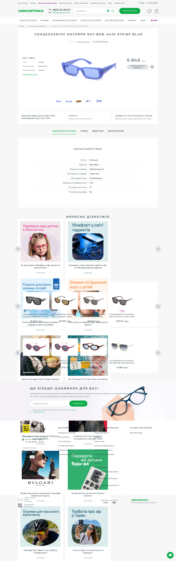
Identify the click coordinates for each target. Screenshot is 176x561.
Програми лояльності (98, 3)
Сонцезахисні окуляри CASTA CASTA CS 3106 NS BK (122, 315)
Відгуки (97, 131)
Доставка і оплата (65, 3)
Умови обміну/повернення (104, 454)
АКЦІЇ (143, 20)
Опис (84, 131)
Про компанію (23, 3)
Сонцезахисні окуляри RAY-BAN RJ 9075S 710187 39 (64, 362)
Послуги (33, 3)
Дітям (154, 20)
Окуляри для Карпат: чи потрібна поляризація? (40, 551)
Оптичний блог (64, 437)
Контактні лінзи (28, 20)
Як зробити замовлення (67, 454)
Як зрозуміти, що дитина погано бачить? (87, 494)
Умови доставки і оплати (103, 450)
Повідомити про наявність (138, 67)
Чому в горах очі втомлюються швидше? (87, 551)
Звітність (97, 437)
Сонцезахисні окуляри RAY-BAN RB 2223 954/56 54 (92, 362)
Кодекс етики (99, 441)
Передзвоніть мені (61, 13)
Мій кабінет (153, 3)
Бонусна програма (101, 467)
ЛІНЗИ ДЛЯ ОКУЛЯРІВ (90, 20)
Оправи (44, 20)
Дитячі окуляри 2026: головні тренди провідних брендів (40, 380)
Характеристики (64, 131)
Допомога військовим (47, 3)
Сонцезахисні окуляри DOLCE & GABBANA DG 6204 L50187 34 (35, 315)
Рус (27, 457)
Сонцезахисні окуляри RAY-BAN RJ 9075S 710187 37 (35, 362)
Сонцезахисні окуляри (64, 20)
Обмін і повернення (81, 3)
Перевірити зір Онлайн (67, 433)
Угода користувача (101, 433)
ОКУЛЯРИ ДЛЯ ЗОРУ (114, 20)
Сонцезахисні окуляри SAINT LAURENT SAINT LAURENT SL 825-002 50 (64, 315)
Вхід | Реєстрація (136, 433)
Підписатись (78, 403)
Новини (132, 20)
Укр (32, 457)
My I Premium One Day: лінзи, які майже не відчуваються (88, 380)
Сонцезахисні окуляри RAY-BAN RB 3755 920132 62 (121, 362)
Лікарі (110, 3)
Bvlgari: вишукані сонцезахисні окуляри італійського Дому (40, 494)
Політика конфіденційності (104, 446)
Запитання (116, 131)
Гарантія (97, 459)
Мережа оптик (119, 3)
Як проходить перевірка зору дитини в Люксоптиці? (40, 266)
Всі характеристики (30, 74)
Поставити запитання (66, 446)
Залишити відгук (83, 42)
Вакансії (97, 463)
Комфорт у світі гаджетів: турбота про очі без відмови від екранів (88, 266)
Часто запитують (64, 441)
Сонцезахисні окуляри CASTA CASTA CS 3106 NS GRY (92, 315)
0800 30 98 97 (31, 430)
